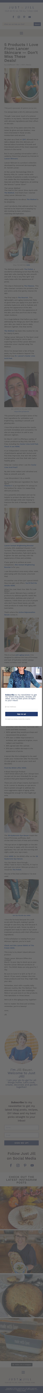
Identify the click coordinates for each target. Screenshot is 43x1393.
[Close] (39, 670)
